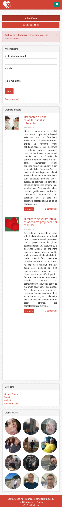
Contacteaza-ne (15, 499)
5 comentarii (51, 209)
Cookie (40, 502)
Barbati (7, 400)
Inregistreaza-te (31, 25)
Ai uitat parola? (12, 99)
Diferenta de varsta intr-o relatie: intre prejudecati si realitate (40, 222)
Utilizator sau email (15, 56)
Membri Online (11, 394)
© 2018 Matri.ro (31, 505)
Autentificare (31, 18)
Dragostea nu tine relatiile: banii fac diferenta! (35, 120)
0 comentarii (51, 310)
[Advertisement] (31, 346)
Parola (8, 68)
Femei (7, 397)
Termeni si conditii (34, 499)
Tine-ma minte (13, 81)
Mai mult (29, 209)
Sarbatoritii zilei (11, 403)
